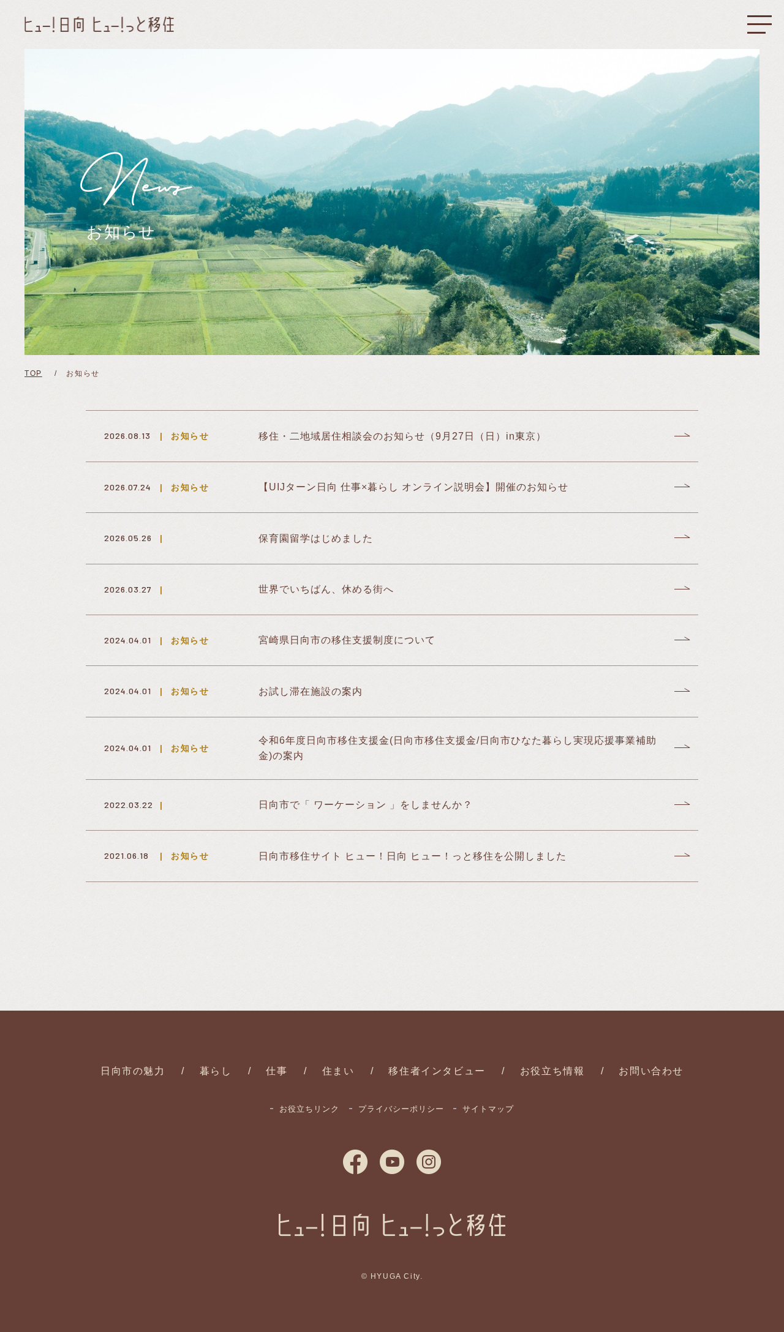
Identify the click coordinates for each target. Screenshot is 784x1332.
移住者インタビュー (436, 1071)
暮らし (216, 1071)
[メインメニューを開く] (759, 24)
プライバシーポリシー (401, 1108)
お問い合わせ (651, 1071)
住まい (338, 1071)
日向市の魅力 (132, 1071)
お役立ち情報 (552, 1071)
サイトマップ (488, 1108)
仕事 (276, 1071)
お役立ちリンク (309, 1108)
